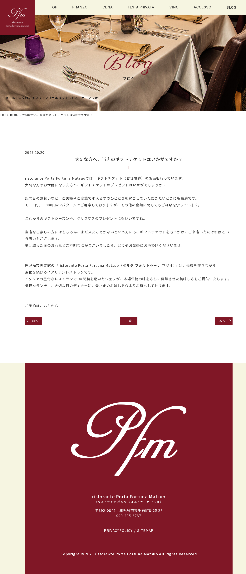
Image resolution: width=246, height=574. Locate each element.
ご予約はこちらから (41, 305)
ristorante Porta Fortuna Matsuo (126, 553)
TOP (3, 115)
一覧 (129, 321)
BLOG (231, 7)
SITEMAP (145, 530)
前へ (35, 321)
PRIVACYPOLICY (118, 530)
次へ (222, 321)
